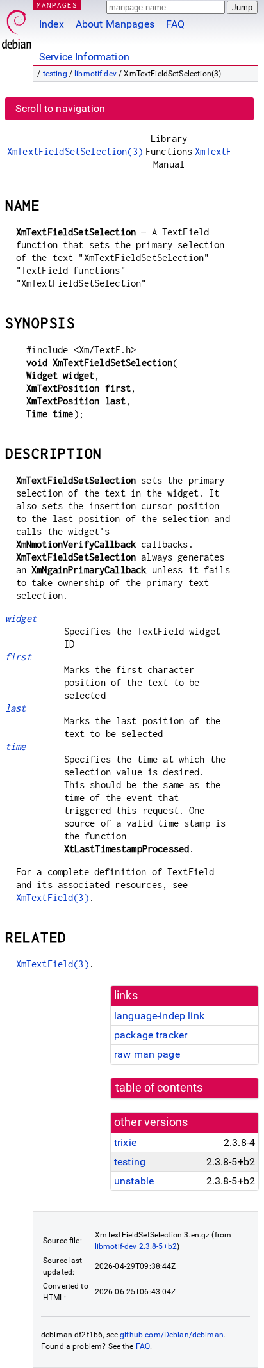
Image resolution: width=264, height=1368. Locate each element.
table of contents (159, 1087)
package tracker (150, 1035)
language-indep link (159, 1016)
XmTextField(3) (52, 897)
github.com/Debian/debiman (172, 1334)
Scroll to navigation (60, 108)
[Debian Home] (17, 26)
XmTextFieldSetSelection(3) (75, 151)
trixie (125, 1142)
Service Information (84, 57)
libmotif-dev (95, 73)
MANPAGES (57, 5)
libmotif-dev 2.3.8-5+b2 (136, 1246)
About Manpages (115, 24)
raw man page (147, 1054)
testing (55, 73)
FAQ (175, 24)
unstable (134, 1181)
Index (51, 24)
